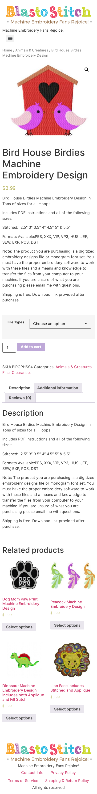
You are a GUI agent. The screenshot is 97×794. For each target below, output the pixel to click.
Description (19, 387)
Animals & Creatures (31, 50)
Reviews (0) (20, 397)
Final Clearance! (16, 372)
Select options (19, 627)
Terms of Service (23, 780)
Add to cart (31, 346)
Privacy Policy (63, 772)
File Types (16, 322)
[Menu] (10, 38)
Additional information (57, 387)
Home (7, 50)
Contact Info (32, 772)
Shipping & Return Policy (67, 780)
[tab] (19, 388)
